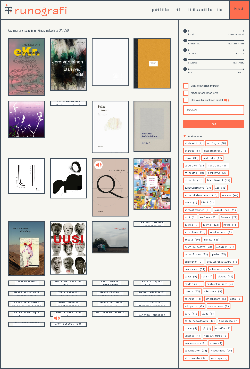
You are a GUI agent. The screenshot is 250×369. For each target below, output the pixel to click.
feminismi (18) (218, 165)
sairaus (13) (193, 298)
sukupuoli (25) (194, 306)
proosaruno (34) (195, 269)
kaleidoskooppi (236, 43)
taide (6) (207, 313)
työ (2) (206, 328)
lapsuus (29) (229, 217)
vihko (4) (216, 343)
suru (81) (191, 313)
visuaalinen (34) (196, 350)
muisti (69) (192, 239)
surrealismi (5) (218, 306)
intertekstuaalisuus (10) (201, 195)
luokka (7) (192, 224)
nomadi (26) (212, 239)
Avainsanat (194, 136)
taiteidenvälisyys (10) (200, 321)
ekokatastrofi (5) (216, 150)
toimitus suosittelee (200, 9)
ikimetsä (192, 62)
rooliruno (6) (194, 284)
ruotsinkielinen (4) (220, 284)
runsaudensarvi (236, 34)
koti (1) (190, 217)
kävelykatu (238, 62)
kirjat (179, 9)
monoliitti (194, 43)
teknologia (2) (228, 321)
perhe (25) (219, 254)
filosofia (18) (194, 172)
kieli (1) (207, 202)
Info (219, 9)
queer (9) (191, 276)
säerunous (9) (213, 291)
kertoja (240, 53)
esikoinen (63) (194, 165)
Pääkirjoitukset (161, 9)
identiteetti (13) (218, 180)
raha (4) (207, 276)
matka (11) (230, 224)
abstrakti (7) (194, 143)
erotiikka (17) (212, 158)
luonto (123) (211, 224)
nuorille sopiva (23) (198, 246)
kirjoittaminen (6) (197, 210)
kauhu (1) (191, 202)
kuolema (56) (208, 217)
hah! (190, 72)
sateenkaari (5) (215, 298)
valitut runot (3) (216, 335)
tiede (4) (191, 328)
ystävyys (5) (219, 358)
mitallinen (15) (195, 232)
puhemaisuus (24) (221, 269)
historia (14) (194, 180)
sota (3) (235, 298)
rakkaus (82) (225, 276)
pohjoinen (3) (194, 261)
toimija (192, 53)
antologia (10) (216, 143)
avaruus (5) (192, 150)
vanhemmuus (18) (195, 343)
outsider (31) (225, 246)
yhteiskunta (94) (196, 358)
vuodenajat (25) (221, 350)
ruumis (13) (192, 291)
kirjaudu (239, 8)
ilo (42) (221, 187)
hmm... (241, 72)
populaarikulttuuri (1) (222, 261)
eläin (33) (192, 158)
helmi (191, 34)
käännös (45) (230, 195)
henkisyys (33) (218, 172)
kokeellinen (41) (225, 210)
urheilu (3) (223, 328)
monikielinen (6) (221, 232)
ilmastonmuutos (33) (198, 187)
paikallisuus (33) (196, 254)
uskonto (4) (192, 335)
